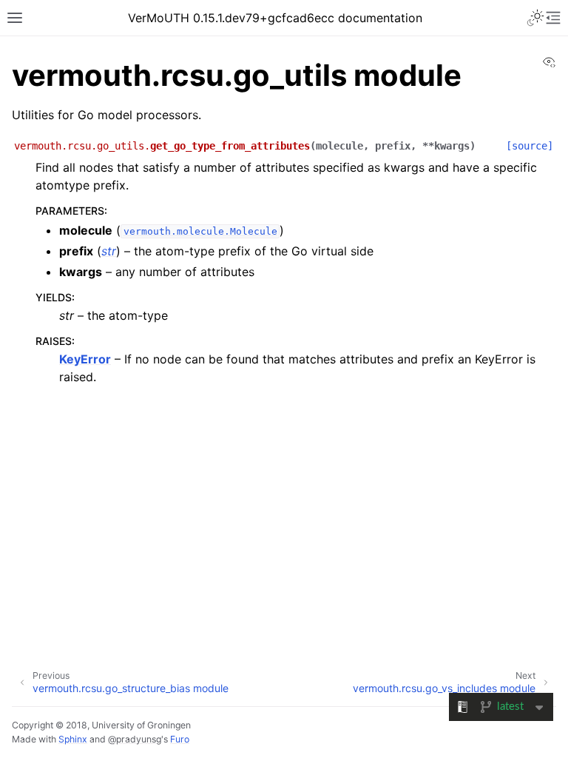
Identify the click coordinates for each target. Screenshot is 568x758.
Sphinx (72, 739)
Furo (179, 739)
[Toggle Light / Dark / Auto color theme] (535, 18)
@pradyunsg (134, 739)
